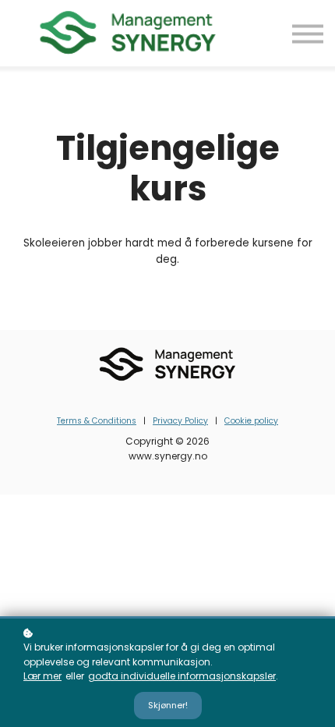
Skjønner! (168, 705)
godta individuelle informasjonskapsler (182, 676)
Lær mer (42, 676)
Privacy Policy (180, 421)
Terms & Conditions (96, 421)
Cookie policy (251, 421)
